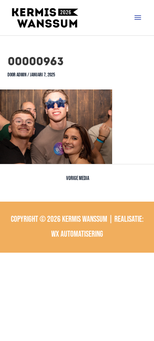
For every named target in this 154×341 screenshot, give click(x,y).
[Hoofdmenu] (138, 18)
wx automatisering (77, 234)
